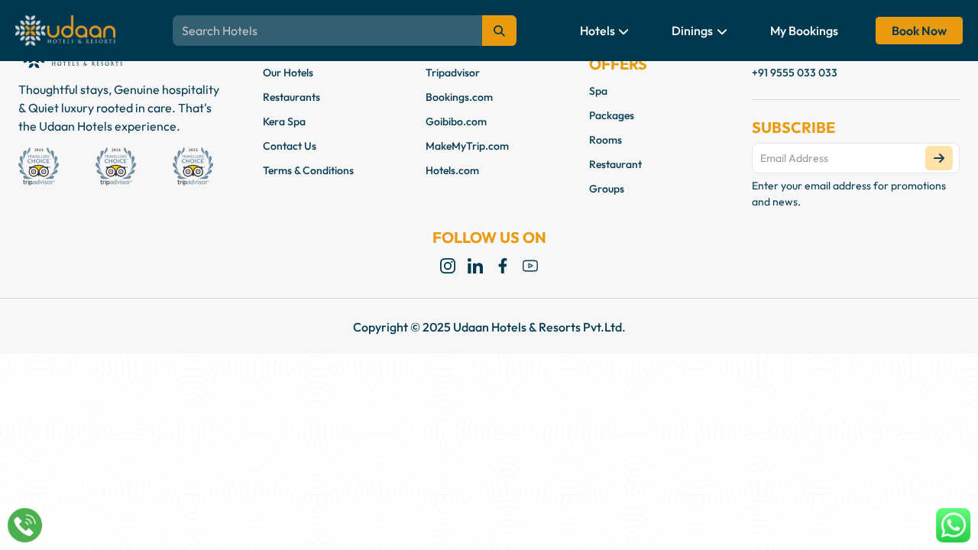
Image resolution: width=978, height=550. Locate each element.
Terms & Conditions (308, 170)
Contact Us (289, 146)
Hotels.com (452, 170)
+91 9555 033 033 (794, 72)
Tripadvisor (453, 72)
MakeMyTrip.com (467, 146)
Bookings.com (459, 97)
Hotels (598, 30)
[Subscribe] (939, 158)
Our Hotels (288, 72)
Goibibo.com (456, 121)
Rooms (605, 140)
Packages (611, 115)
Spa (598, 91)
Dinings (693, 30)
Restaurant (615, 164)
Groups (606, 189)
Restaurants (291, 97)
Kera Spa (284, 121)
